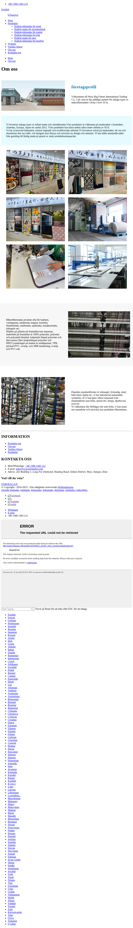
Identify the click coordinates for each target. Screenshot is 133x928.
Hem (10, 20)
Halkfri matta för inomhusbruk (29, 29)
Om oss (12, 49)
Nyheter (12, 43)
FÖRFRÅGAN (9, 484)
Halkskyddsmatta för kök (27, 35)
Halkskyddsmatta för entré (27, 26)
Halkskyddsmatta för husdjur (29, 41)
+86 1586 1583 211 (18, 4)
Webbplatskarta (65, 487)
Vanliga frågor (15, 46)
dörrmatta (59, 490)
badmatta (25, 490)
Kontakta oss (14, 52)
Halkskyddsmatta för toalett (28, 32)
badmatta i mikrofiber (76, 490)
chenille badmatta (10, 490)
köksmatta (36, 490)
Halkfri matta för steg (25, 38)
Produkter (13, 23)
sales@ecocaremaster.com (29, 468)
